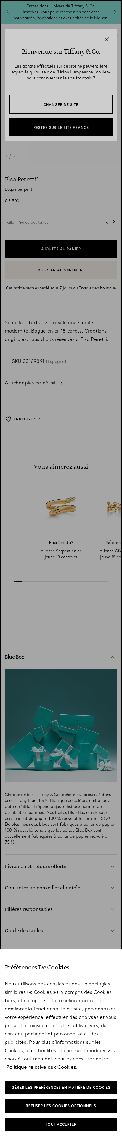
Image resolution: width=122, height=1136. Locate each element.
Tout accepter (61, 1124)
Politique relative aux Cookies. (42, 1067)
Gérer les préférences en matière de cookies (61, 1087)
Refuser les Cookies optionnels (61, 1106)
